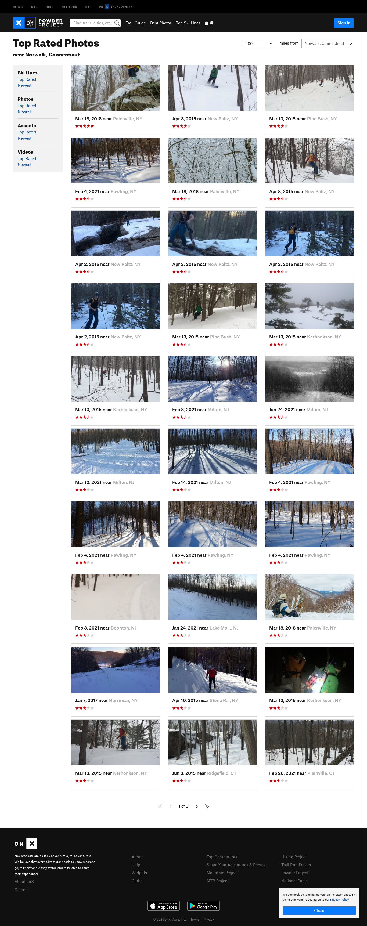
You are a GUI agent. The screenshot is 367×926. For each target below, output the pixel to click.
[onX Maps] (26, 847)
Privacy (209, 919)
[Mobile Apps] (209, 22)
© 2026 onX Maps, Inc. (169, 919)
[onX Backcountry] (115, 7)
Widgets (139, 872)
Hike (49, 6)
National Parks (294, 880)
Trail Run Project (296, 864)
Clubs (137, 880)
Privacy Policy (339, 900)
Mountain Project (222, 872)
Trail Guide (136, 22)
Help (136, 864)
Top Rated (27, 79)
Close (319, 910)
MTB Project (218, 880)
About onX (24, 881)
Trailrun (69, 6)
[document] (319, 903)
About (137, 856)
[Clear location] (351, 43)
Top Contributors (222, 856)
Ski (88, 6)
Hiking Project (294, 856)
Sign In (343, 22)
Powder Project (294, 872)
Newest (24, 85)
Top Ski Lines (188, 22)
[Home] (41, 23)
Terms (194, 919)
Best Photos (161, 22)
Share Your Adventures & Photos (236, 864)
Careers (21, 889)
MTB (34, 6)
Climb (18, 6)
